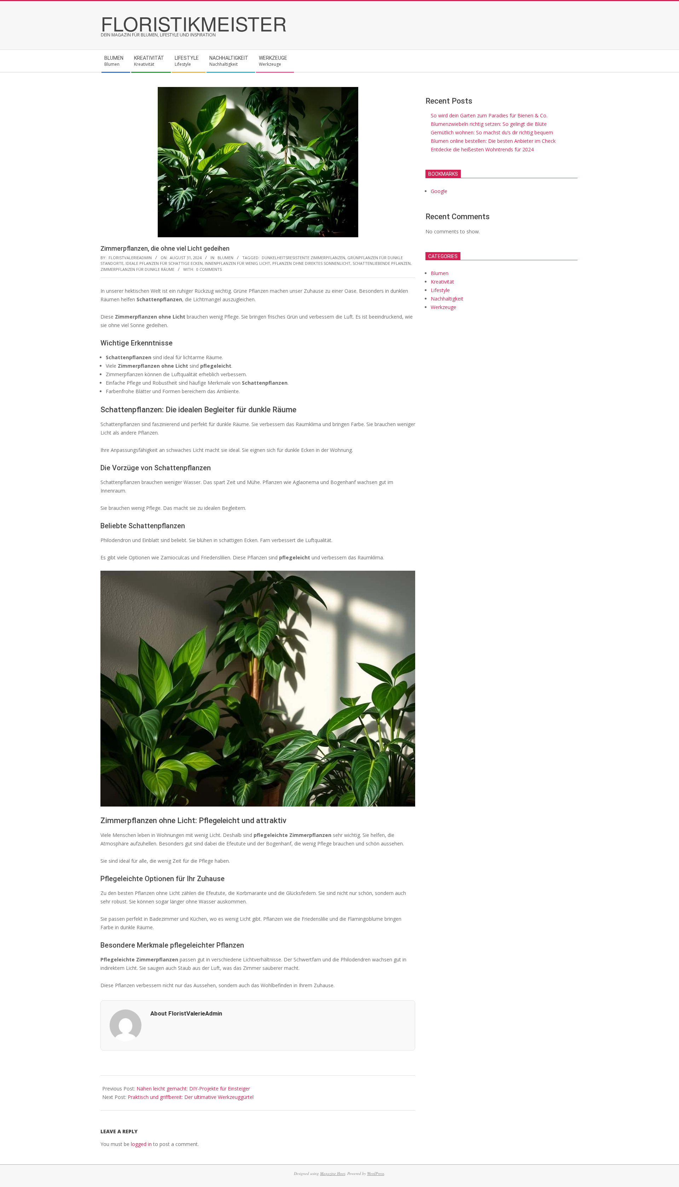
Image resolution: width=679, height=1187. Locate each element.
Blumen (225, 257)
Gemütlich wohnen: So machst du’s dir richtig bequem (492, 132)
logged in (141, 1144)
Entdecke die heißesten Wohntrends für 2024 (482, 149)
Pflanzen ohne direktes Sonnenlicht (311, 263)
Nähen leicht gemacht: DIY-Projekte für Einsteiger (193, 1088)
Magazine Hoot (332, 1173)
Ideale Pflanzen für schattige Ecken (164, 263)
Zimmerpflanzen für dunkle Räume (137, 269)
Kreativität (442, 281)
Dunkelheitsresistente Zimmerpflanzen (303, 257)
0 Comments (209, 269)
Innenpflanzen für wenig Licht (237, 263)
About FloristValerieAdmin (186, 1013)
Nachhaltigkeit (447, 298)
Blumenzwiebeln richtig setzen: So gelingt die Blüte (489, 124)
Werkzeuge (443, 307)
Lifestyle (440, 290)
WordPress (375, 1173)
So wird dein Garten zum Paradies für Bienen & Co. (489, 115)
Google (439, 191)
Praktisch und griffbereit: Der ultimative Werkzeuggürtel (191, 1097)
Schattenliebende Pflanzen (382, 263)
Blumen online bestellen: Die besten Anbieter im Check (493, 141)
